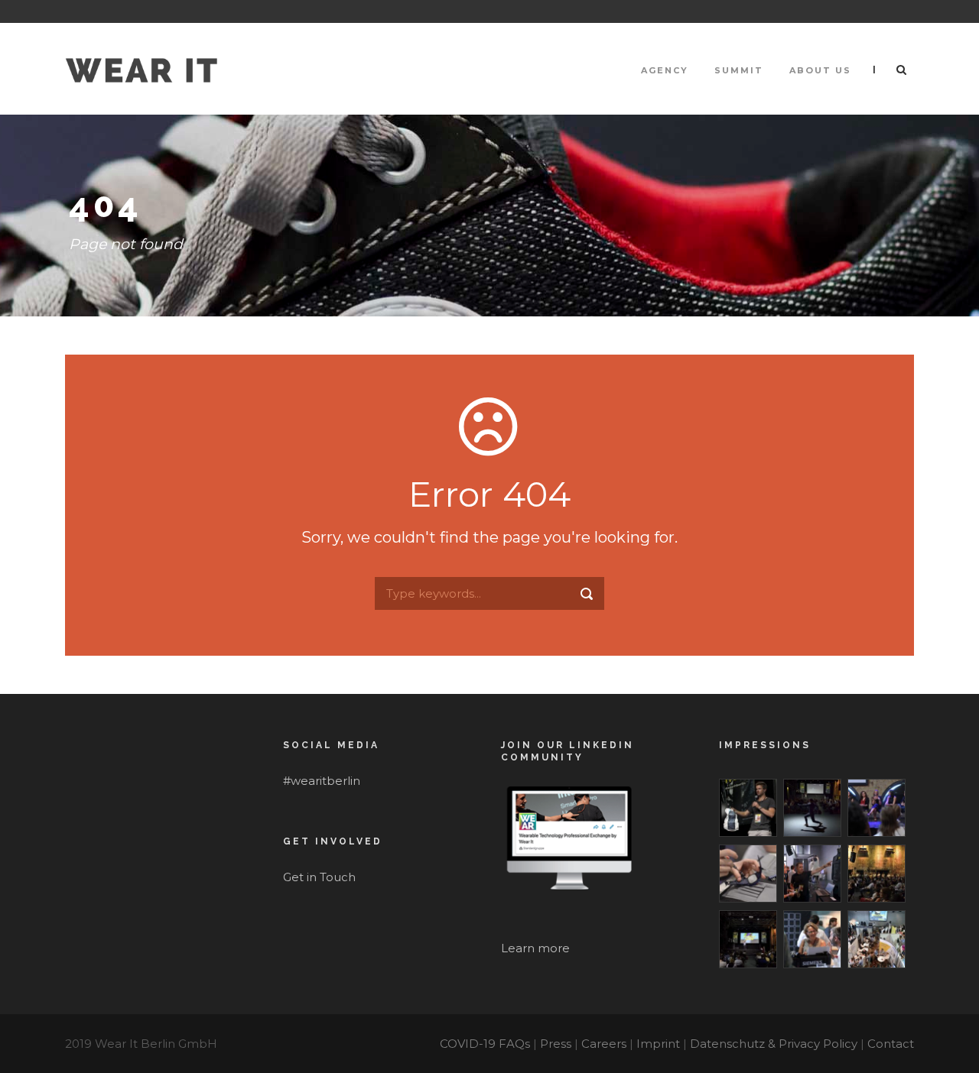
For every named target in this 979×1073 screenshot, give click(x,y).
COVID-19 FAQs (485, 1043)
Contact (890, 1043)
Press (555, 1043)
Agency (664, 70)
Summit (738, 70)
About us (820, 70)
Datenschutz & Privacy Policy (773, 1043)
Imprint (658, 1043)
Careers (603, 1043)
